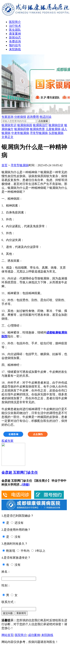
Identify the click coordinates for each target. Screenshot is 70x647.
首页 (4, 165)
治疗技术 (15, 25)
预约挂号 (15, 45)
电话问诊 (46, 116)
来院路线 (15, 49)
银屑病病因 (24, 125)
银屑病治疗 (40, 125)
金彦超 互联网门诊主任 (19, 472)
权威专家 (7, 440)
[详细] (25, 484)
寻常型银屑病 (39, 133)
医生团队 (15, 29)
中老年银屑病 (20, 133)
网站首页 (7, 635)
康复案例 (15, 33)
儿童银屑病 (53, 129)
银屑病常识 (8, 125)
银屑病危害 (37, 129)
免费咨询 (15, 41)
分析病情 (20, 116)
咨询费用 (33, 116)
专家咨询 (7, 116)
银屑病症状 (56, 125)
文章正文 (7, 136)
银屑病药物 (21, 129)
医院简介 (15, 21)
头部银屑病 (56, 133)
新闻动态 (15, 37)
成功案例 (34, 635)
